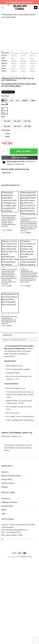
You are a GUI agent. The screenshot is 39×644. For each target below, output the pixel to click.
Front (8, 133)
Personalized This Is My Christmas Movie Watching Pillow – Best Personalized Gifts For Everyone (9, 320)
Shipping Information (9, 502)
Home (3, 77)
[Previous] (4, 31)
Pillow (23, 77)
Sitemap (4, 487)
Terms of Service (7, 483)
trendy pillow (6, 172)
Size (3, 117)
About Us (4, 472)
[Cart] (36, 7)
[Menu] (2, 7)
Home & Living (13, 77)
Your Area (5, 96)
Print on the (5, 130)
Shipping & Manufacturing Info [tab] (14, 339)
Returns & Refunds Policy (11, 476)
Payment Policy (7, 506)
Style (4, 104)
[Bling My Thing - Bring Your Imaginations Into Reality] (19, 7)
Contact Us (5, 498)
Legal (3, 513)
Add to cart (23, 151)
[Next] (34, 31)
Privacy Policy (6, 479)
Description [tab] (7, 335)
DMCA (3, 510)
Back (7, 136)
